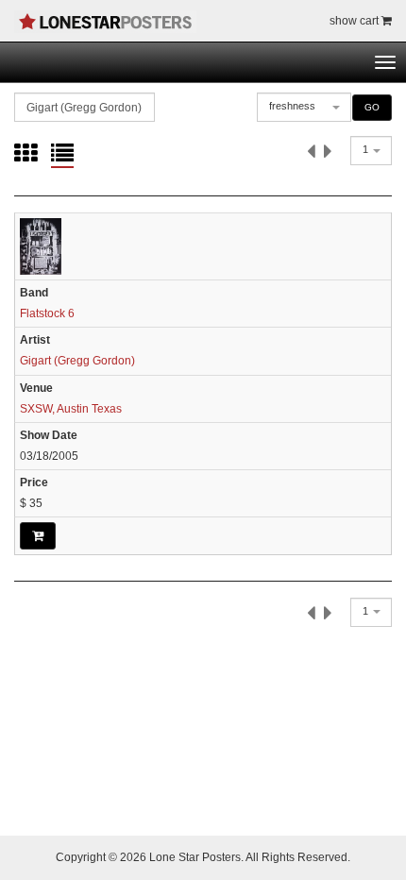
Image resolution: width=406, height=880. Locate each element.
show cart (355, 20)
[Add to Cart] (38, 535)
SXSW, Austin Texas (71, 408)
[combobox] (304, 107)
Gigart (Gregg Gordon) (77, 360)
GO (372, 107)
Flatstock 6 (47, 313)
